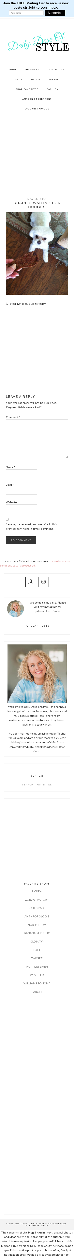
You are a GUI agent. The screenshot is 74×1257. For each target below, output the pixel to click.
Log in (45, 1225)
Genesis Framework (54, 1223)
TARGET (37, 958)
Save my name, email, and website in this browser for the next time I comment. (31, 526)
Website (11, 502)
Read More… (54, 611)
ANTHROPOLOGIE (37, 916)
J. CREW (37, 891)
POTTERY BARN (37, 966)
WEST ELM (37, 975)
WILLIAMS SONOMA (37, 983)
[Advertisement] (37, 152)
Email (10, 484)
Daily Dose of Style (37, 41)
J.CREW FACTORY (37, 899)
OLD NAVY (37, 941)
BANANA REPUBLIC (37, 933)
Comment (13, 417)
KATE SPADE (37, 908)
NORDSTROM (37, 924)
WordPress (32, 1225)
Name (10, 467)
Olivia (33, 1223)
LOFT (37, 950)
